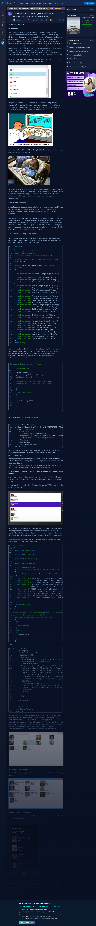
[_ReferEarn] (3, 31)
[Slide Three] (36, 8)
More (61, 3)
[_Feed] (3, 11)
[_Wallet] (3, 18)
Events (56, 3)
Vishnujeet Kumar (21, 20)
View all (92, 9)
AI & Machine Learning (75, 43)
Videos (32, 3)
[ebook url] (73, 34)
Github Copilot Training (76, 59)
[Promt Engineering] (81, 84)
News (26, 3)
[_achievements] (3, 25)
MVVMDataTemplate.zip (17, 24)
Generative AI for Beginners (77, 63)
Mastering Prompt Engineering (78, 51)
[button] (46, 20)
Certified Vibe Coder (75, 55)
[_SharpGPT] (3, 38)
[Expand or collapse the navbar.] (3, 8)
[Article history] (28, 20)
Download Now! (87, 26)
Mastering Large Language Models (79, 47)
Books (50, 3)
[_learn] (3, 21)
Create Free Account (27, 922)
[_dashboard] (3, 15)
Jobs (44, 3)
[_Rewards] (3, 35)
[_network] (3, 28)
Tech (21, 3)
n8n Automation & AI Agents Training (80, 67)
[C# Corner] (3, 3)
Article (61, 20)
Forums (38, 3)
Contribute (90, 3)
